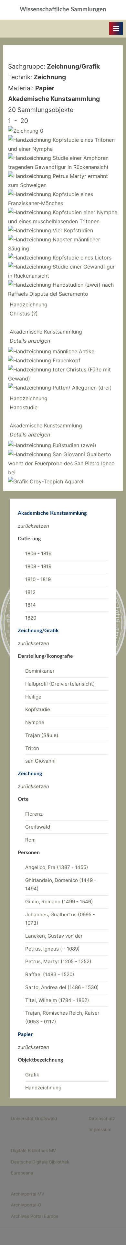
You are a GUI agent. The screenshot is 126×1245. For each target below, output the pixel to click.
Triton (32, 748)
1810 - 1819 (38, 579)
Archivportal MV (27, 1193)
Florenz (34, 814)
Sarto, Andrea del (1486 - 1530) (62, 987)
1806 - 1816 (38, 553)
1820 (30, 618)
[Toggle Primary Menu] (116, 28)
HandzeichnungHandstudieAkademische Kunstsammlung (46, 416)
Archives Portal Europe (34, 1216)
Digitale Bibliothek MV (33, 1150)
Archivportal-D (26, 1204)
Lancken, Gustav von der (54, 936)
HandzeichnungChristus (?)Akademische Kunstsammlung (46, 322)
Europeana (22, 1172)
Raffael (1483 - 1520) (49, 974)
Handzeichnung (43, 1088)
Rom (30, 840)
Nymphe (34, 722)
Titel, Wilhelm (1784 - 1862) (57, 1000)
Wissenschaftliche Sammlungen (63, 9)
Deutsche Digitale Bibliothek (40, 1161)
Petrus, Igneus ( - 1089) (52, 949)
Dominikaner (40, 671)
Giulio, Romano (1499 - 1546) (59, 901)
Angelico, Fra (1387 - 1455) (56, 867)
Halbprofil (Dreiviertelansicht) (60, 684)
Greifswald (37, 827)
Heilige (33, 697)
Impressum (100, 1129)
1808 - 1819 (38, 566)
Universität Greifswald (34, 1118)
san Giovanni (40, 761)
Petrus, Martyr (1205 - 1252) (58, 961)
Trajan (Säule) (41, 735)
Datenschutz (102, 1118)
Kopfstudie (37, 709)
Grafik (32, 1075)
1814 (30, 605)
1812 (30, 592)
